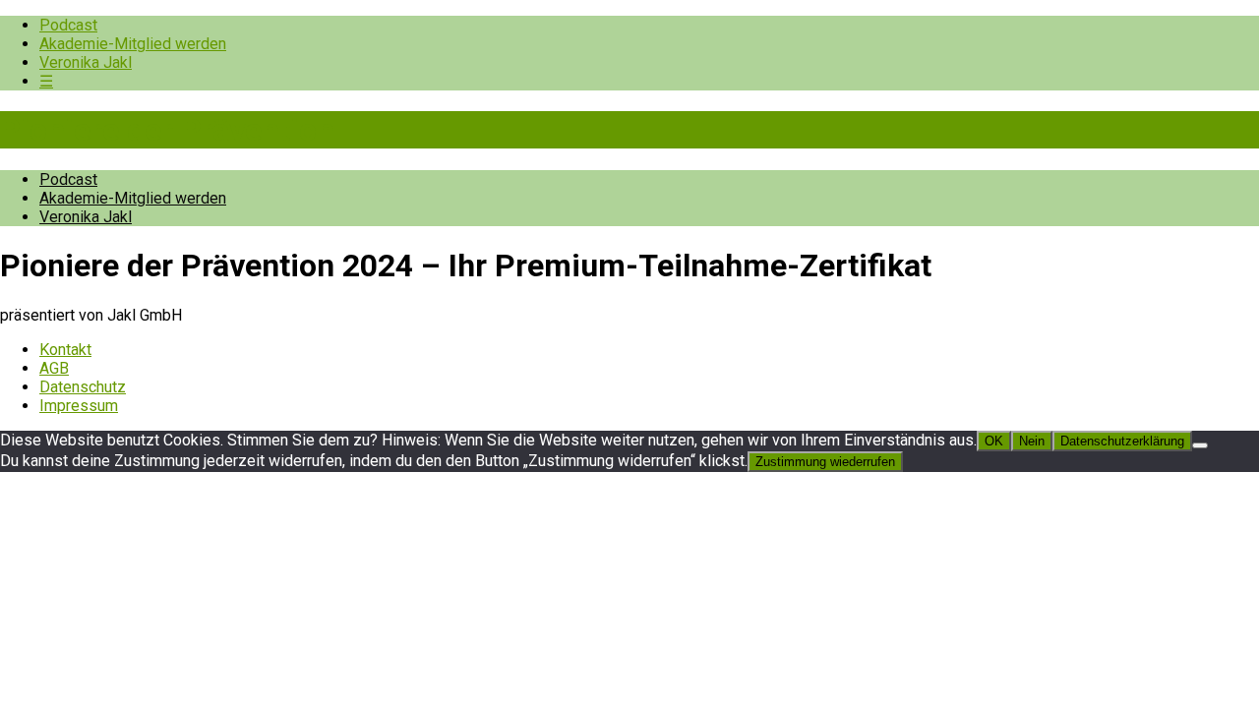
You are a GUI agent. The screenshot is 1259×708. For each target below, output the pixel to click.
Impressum (78, 405)
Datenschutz (82, 387)
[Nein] (1200, 445)
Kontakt (65, 349)
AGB (54, 368)
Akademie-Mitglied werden (132, 43)
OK (994, 441)
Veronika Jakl (85, 62)
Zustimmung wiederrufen (825, 461)
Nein (1032, 441)
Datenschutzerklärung (1122, 441)
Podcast (68, 25)
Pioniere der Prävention (167, 129)
